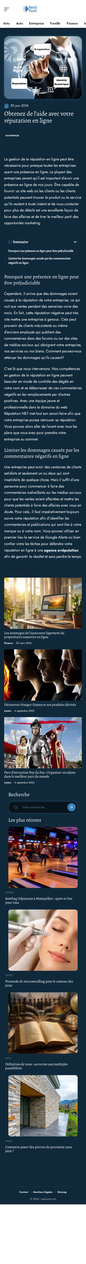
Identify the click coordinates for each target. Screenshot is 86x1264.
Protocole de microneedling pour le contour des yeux (39, 983)
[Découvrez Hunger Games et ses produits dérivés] (43, 675)
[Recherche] (79, 9)
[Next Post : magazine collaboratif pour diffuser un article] (30, 9)
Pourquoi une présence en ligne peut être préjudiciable (40, 251)
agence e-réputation (61, 550)
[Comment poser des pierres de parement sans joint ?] (43, 1105)
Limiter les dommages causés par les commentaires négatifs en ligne (39, 260)
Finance (8, 643)
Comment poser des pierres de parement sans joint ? (38, 1149)
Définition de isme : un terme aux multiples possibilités (36, 1066)
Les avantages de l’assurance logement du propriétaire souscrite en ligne (34, 635)
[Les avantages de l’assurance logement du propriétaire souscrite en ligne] (43, 603)
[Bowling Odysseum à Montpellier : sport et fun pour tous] (43, 857)
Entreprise (12, 135)
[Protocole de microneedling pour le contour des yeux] (43, 940)
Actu (8, 1058)
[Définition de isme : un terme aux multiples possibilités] (43, 1022)
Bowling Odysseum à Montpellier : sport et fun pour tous (38, 900)
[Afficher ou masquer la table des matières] (53, 241)
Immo (8, 1141)
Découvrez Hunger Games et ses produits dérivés (40, 704)
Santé (9, 975)
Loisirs (7, 711)
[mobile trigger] (7, 9)
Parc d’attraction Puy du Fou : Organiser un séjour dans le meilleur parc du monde (40, 774)
